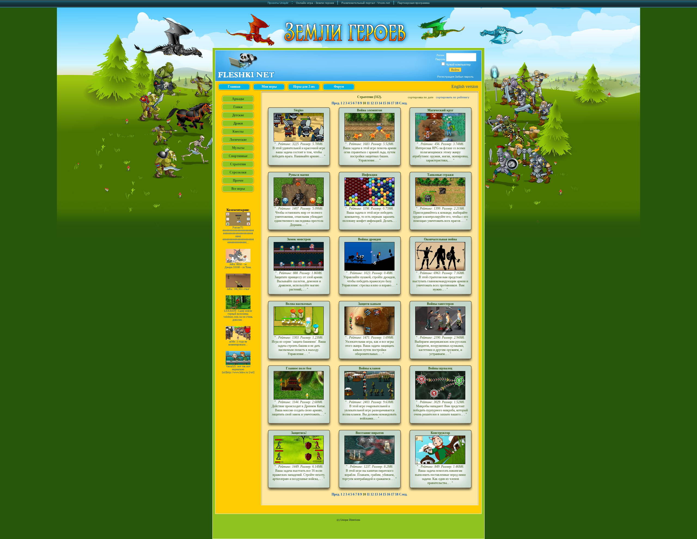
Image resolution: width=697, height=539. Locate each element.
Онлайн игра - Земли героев (315, 2)
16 (388, 103)
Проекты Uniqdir (278, 2)
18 (396, 103)
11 (368, 103)
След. (403, 103)
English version (464, 86)
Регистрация (445, 76)
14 (380, 103)
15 (384, 103)
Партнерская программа (414, 2)
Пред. (336, 103)
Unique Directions (350, 519)
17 (392, 103)
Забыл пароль (464, 76)
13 (376, 103)
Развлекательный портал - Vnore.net (365, 2)
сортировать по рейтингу (452, 97)
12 (372, 103)
